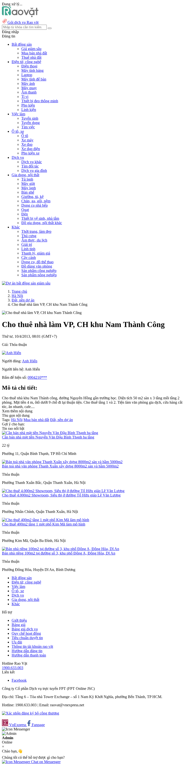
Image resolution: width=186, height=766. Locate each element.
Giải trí (26, 244)
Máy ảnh (28, 83)
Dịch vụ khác (31, 162)
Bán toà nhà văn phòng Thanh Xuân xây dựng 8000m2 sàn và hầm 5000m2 (60, 466)
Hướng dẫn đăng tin (27, 651)
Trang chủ (19, 291)
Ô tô (24, 136)
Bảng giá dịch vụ (25, 629)
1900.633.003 (12, 668)
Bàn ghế (27, 192)
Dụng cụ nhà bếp (34, 205)
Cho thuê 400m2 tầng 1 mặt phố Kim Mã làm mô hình (43, 524)
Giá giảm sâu (31, 49)
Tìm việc (28, 127)
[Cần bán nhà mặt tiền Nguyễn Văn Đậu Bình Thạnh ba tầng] (50, 433)
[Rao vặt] (20, 16)
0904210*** (37, 377)
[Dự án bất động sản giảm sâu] (26, 283)
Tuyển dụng (30, 123)
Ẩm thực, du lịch (34, 240)
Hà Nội (17, 296)
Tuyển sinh (29, 118)
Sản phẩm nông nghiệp (39, 275)
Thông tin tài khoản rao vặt (32, 646)
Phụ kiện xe (30, 153)
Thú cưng (28, 236)
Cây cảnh (28, 257)
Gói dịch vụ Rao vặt (23, 22)
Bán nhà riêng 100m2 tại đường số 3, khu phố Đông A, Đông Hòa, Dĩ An (58, 553)
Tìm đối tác (30, 166)
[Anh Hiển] (11, 353)
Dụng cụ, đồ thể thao (37, 262)
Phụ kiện (28, 105)
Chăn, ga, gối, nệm (35, 201)
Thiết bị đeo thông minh (39, 101)
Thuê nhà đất (31, 57)
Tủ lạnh (27, 179)
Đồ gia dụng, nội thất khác (41, 223)
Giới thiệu (19, 620)
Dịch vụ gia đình (34, 170)
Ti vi (24, 97)
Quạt (25, 210)
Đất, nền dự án (23, 300)
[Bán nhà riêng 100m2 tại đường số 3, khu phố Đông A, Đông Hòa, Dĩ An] (60, 549)
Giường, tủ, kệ (32, 197)
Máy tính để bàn (33, 79)
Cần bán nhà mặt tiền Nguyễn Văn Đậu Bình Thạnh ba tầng (48, 437)
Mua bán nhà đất (34, 53)
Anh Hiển (29, 361)
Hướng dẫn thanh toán (29, 655)
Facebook (19, 680)
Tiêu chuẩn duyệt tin (27, 638)
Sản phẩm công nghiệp (38, 271)
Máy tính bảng (32, 70)
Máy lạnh (28, 188)
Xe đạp (26, 144)
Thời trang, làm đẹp (36, 231)
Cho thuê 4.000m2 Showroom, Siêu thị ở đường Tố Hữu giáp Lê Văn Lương (61, 495)
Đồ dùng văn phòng (36, 266)
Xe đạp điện (30, 149)
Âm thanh (29, 92)
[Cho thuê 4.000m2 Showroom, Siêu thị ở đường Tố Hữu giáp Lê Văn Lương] (63, 491)
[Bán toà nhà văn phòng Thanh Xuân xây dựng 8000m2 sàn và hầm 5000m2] (62, 462)
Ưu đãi (17, 642)
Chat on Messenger (45, 762)
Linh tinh (28, 249)
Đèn (24, 214)
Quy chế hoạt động (26, 633)
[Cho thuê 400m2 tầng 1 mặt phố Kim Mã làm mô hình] (45, 520)
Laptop (26, 75)
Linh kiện (28, 110)
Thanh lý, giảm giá (35, 253)
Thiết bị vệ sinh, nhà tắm (40, 218)
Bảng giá (18, 625)
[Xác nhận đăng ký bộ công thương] (30, 713)
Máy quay (29, 88)
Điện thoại (29, 66)
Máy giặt (28, 184)
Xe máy (27, 140)
